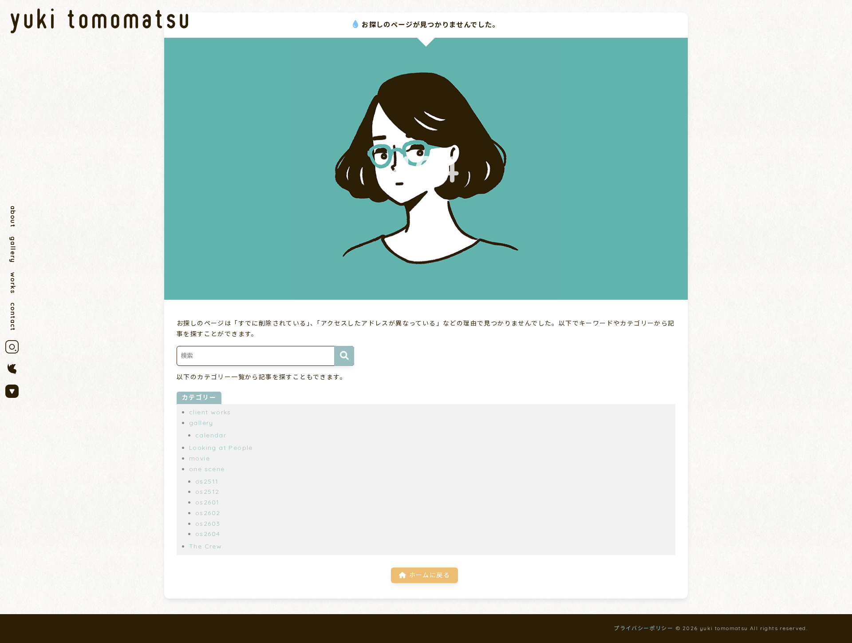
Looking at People (221, 448)
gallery (13, 249)
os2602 (207, 513)
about (13, 216)
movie (199, 458)
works (13, 283)
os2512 (207, 492)
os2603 (207, 524)
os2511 (206, 481)
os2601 (207, 502)
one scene (207, 469)
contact (13, 316)
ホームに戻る (428, 575)
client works (210, 412)
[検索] (344, 356)
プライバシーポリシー (643, 628)
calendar (210, 435)
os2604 (207, 534)
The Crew (205, 546)
